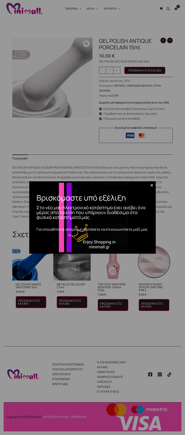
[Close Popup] (152, 185)
